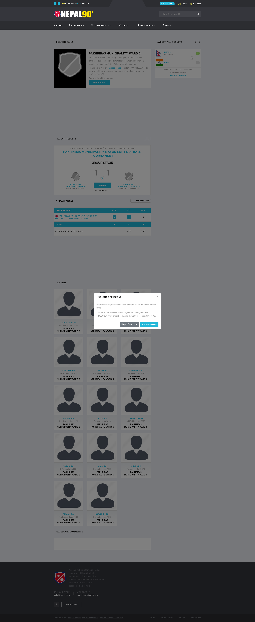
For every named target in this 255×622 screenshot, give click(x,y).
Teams (124, 25)
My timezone (149, 324)
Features (76, 25)
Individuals (146, 25)
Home (59, 25)
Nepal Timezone (129, 324)
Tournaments (101, 25)
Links (168, 25)
